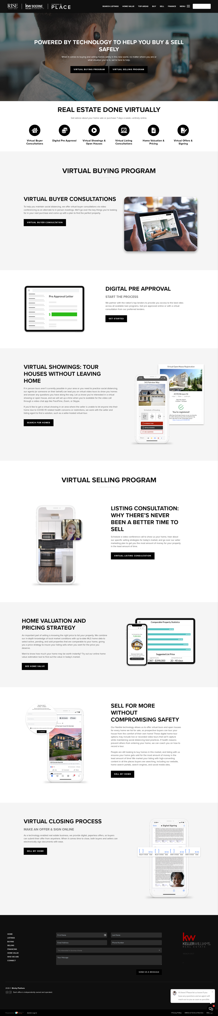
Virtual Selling (128, 69)
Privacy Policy (176, 1013)
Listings (11, 938)
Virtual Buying (89, 69)
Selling (10, 945)
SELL (162, 6)
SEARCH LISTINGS (110, 6)
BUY (154, 6)
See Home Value (35, 666)
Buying (10, 942)
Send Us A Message (149, 972)
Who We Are (13, 957)
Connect (11, 961)
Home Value (128, 6)
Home (9, 934)
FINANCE (172, 6)
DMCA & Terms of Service (194, 1013)
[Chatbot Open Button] (211, 1009)
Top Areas (143, 6)
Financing (12, 949)
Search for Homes (38, 422)
